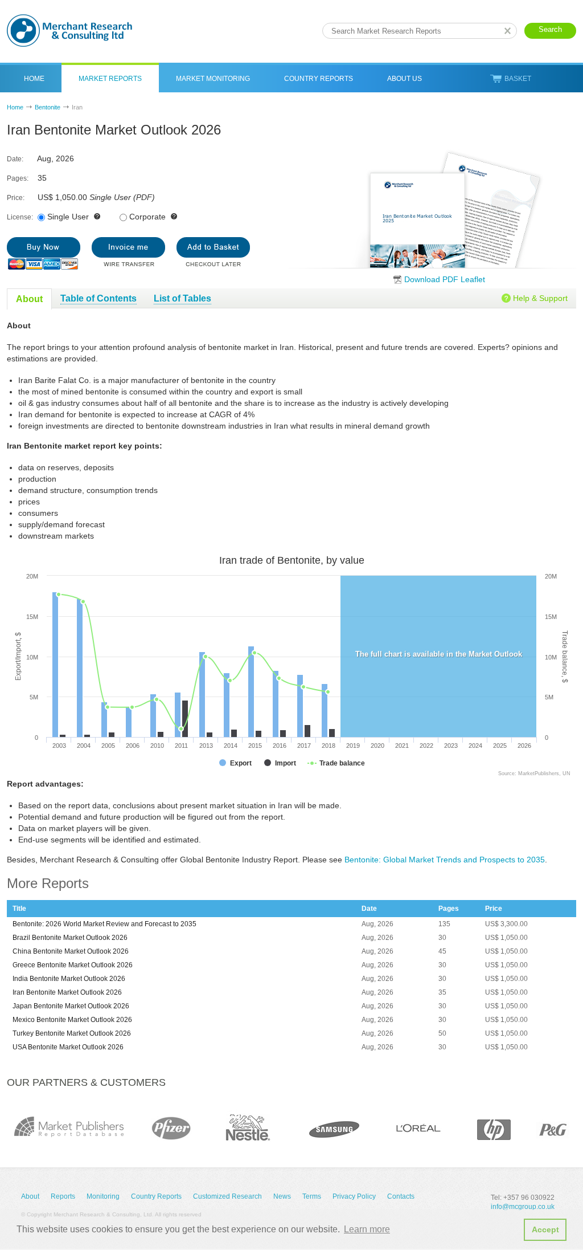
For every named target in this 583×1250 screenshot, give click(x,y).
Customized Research (227, 1196)
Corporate (147, 216)
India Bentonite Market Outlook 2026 (69, 979)
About (30, 1196)
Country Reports (318, 79)
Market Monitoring (213, 79)
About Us (404, 79)
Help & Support (540, 298)
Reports (63, 1196)
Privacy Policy (354, 1196)
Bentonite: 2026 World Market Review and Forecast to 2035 (104, 924)
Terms (311, 1196)
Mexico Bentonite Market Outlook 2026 (72, 1020)
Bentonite (47, 107)
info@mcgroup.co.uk (523, 1206)
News (282, 1196)
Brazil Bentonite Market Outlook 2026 (70, 938)
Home (34, 79)
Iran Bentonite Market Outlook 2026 (67, 992)
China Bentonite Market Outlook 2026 (71, 951)
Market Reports (110, 79)
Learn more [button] (367, 1229)
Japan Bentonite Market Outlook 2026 (71, 1006)
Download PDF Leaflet (444, 279)
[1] (43, 253)
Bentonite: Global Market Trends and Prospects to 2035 (444, 859)
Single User (68, 216)
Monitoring (103, 1196)
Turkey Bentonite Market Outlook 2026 (72, 1033)
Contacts (400, 1196)
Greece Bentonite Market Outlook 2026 (73, 965)
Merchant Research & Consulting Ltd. (69, 30)
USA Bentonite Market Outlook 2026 (68, 1047)
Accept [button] (545, 1229)
